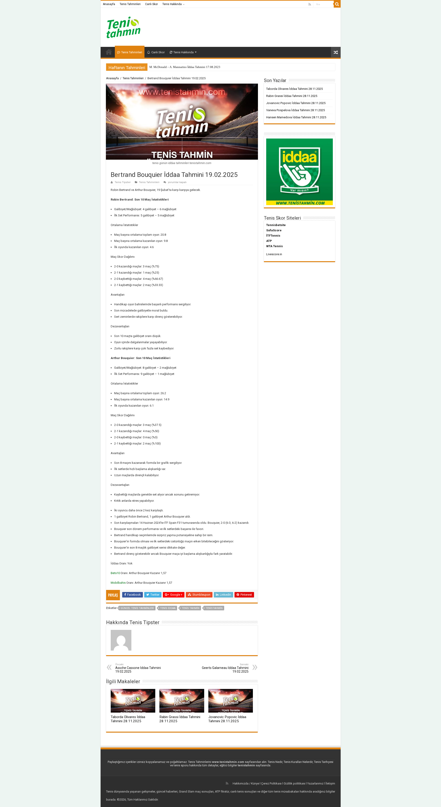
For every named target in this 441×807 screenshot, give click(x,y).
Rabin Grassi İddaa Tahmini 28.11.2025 (291, 96)
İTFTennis (273, 235)
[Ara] (337, 4)
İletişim (330, 783)
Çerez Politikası (271, 783)
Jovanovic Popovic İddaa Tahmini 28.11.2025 (227, 719)
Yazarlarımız (315, 783)
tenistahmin (214, 608)
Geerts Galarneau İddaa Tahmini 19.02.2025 (225, 668)
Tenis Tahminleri (130, 4)
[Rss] (309, 4)
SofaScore (274, 230)
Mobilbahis (118, 582)
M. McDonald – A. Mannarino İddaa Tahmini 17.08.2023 (184, 67)
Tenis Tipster (123, 182)
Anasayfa (109, 4)
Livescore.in (274, 254)
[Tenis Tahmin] (127, 26)
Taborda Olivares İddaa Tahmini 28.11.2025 (128, 719)
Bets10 (115, 573)
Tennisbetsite (276, 225)
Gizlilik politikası (294, 783)
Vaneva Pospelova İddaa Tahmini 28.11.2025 (295, 110)
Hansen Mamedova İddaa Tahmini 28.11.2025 (296, 117)
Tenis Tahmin (190, 608)
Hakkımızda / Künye (246, 783)
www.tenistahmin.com (228, 762)
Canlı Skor (151, 4)
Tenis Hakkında (172, 4)
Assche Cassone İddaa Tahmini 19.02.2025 (138, 668)
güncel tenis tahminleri (137, 608)
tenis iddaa (167, 608)
